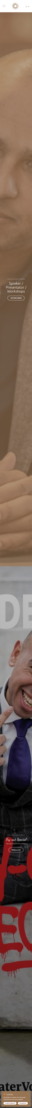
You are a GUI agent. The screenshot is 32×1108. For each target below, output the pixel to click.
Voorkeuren (22, 1103)
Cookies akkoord (10, 1103)
